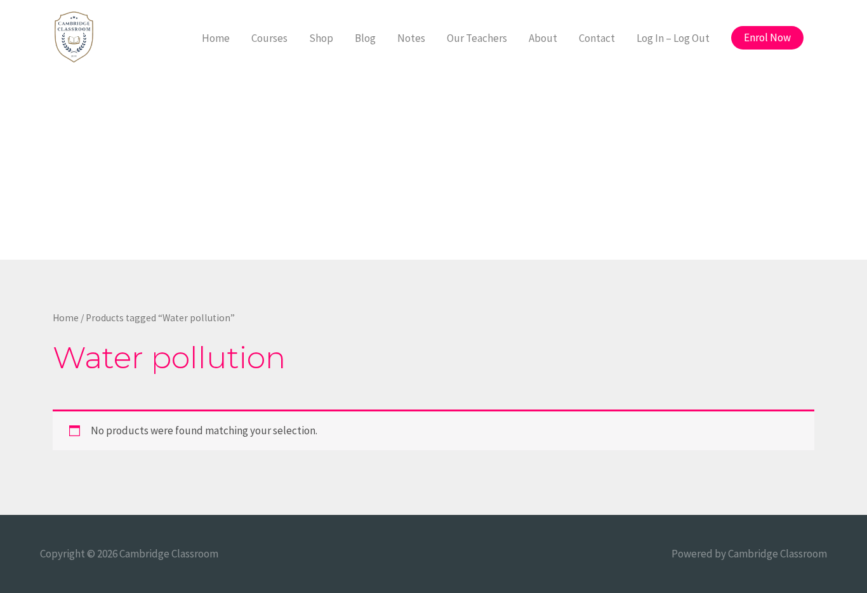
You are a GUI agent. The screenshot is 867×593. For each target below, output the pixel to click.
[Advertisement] (433, 171)
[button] (767, 38)
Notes (411, 38)
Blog (365, 38)
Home (216, 38)
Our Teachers (477, 38)
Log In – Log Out (673, 38)
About (543, 38)
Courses (269, 38)
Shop (321, 38)
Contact (597, 38)
